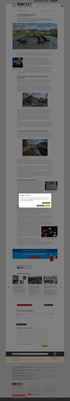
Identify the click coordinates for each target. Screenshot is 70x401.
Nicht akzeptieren (40, 205)
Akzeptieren (47, 205)
